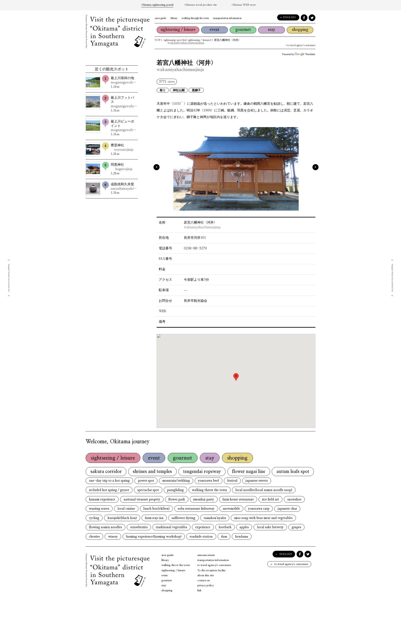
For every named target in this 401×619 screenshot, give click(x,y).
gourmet (243, 30)
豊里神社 (122, 147)
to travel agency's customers (301, 45)
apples (244, 527)
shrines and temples (152, 471)
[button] (236, 377)
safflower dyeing (183, 518)
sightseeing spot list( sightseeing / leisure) (187, 40)
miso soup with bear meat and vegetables (263, 518)
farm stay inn (154, 518)
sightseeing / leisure (178, 30)
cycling (94, 518)
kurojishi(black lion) (122, 518)
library (174, 18)
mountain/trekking (176, 480)
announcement (206, 555)
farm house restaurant (238, 499)
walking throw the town (209, 490)
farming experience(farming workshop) (153, 536)
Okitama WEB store (244, 5)
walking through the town (195, 18)
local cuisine (126, 508)
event (214, 30)
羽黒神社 (121, 167)
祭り (163, 90)
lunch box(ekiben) (156, 508)
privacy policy (205, 585)
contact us (203, 580)
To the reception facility (211, 570)
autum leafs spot (293, 471)
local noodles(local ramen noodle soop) (263, 490)
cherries (94, 536)
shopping (300, 30)
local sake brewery (270, 527)
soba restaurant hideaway (196, 508)
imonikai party (203, 499)
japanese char (287, 508)
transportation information (227, 18)
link (199, 590)
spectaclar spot (148, 490)
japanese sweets (257, 480)
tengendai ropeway (202, 471)
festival (232, 480)
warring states (99, 508)
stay (271, 30)
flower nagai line (248, 471)
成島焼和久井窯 (124, 186)
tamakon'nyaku (215, 518)
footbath (225, 527)
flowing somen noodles (105, 527)
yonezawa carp (258, 508)
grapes (296, 527)
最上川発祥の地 (124, 80)
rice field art (270, 499)
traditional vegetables (171, 527)
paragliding (175, 490)
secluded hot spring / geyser (109, 490)
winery (113, 536)
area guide (160, 18)
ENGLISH (289, 17)
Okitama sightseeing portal (157, 5)
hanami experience (102, 499)
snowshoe (294, 499)
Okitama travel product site (200, 5)
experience (202, 527)
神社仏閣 (179, 90)
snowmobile (231, 508)
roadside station (201, 536)
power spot (146, 480)
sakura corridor (106, 471)
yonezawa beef (208, 480)
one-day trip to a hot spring (109, 480)
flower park (176, 499)
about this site (205, 575)
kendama (241, 536)
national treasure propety (142, 499)
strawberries (139, 527)
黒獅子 (196, 90)
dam (224, 536)
